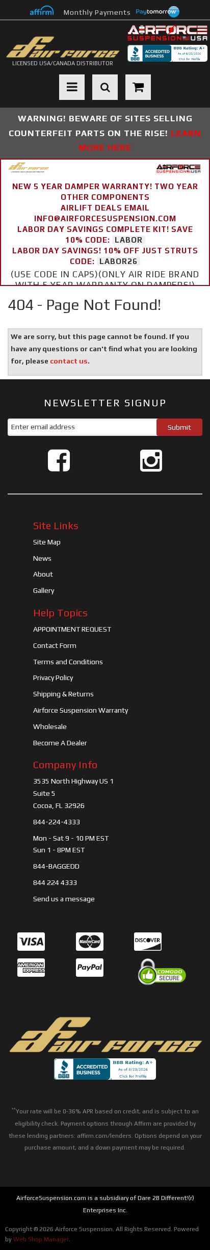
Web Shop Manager (41, 1239)
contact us (69, 361)
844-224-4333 (56, 822)
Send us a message (64, 899)
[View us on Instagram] (151, 460)
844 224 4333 (55, 882)
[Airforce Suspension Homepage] (105, 1035)
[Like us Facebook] (59, 460)
